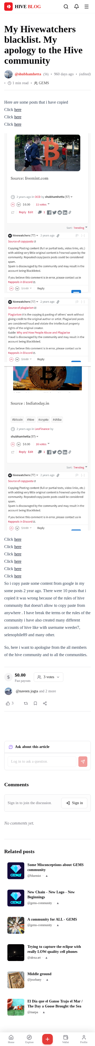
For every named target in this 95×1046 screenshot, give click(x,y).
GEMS (44, 83)
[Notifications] (76, 6)
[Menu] (86, 6)
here (17, 109)
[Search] (66, 6)
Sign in (77, 803)
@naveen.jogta (27, 691)
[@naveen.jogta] (8, 691)
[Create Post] (47, 1039)
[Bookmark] (35, 703)
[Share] (45, 703)
